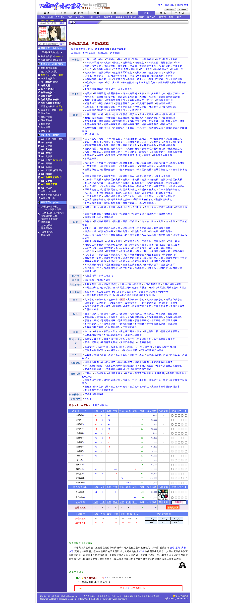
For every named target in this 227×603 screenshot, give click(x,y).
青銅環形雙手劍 (147, 66)
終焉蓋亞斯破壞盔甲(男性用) (100, 287)
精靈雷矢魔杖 (111, 176)
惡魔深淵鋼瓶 (125, 320)
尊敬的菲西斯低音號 (109, 228)
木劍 (87, 59)
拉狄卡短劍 (146, 69)
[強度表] (57, 60)
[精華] (54, 139)
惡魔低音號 (176, 268)
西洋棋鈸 (139, 268)
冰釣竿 (88, 398)
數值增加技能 (48, 56)
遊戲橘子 (170, 9)
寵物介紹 (45, 75)
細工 (136, 17)
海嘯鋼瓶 (89, 317)
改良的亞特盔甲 (152, 284)
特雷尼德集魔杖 (93, 176)
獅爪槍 (97, 331)
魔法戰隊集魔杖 (147, 203)
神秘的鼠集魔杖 (112, 196)
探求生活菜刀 (106, 275)
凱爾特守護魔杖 (164, 193)
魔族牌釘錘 (91, 121)
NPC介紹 (60, 17)
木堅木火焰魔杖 (126, 169)
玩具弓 (145, 142)
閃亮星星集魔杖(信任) (120, 199)
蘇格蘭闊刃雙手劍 (106, 97)
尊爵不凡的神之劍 (145, 82)
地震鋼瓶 (161, 314)
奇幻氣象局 (47, 167)
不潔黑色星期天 (114, 244)
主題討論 (45, 191)
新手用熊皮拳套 (174, 299)
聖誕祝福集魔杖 (164, 199)
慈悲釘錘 (153, 121)
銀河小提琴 (91, 254)
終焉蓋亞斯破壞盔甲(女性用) (154, 292)
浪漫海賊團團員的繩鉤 (139, 369)
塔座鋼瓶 (149, 314)
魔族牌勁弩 (133, 148)
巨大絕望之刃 (134, 110)
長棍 (94, 114)
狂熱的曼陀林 (122, 231)
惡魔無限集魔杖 (126, 186)
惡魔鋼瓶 (172, 324)
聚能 (141, 17)
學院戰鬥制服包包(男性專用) (150, 373)
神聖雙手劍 (141, 107)
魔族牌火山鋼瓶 (117, 317)
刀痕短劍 (110, 59)
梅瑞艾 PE (90, 347)
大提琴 (119, 241)
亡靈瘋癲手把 (144, 342)
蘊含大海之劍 (125, 89)
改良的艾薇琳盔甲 (126, 292)
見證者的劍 (167, 62)
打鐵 (141, 551)
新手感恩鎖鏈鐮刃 (94, 365)
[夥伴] (61, 75)
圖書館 (162, 17)
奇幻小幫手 (47, 160)
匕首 (94, 59)
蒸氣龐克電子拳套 (141, 306)
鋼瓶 (87, 314)
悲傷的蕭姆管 (144, 228)
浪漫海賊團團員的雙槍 (152, 350)
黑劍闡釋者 (91, 79)
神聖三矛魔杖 (130, 196)
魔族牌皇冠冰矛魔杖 (95, 183)
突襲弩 (147, 155)
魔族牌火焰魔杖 (150, 179)
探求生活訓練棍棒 (94, 394)
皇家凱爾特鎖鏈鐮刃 (162, 362)
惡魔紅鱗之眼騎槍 (170, 331)
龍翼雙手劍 (114, 93)
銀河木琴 (125, 261)
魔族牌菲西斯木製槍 (131, 331)
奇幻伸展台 (47, 153)
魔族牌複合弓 (130, 145)
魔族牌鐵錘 (169, 117)
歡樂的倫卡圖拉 (162, 228)
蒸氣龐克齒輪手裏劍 (157, 354)
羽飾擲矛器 (133, 142)
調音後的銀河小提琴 (176, 258)
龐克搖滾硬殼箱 (119, 386)
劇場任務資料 (48, 92)
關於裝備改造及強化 (82, 49)
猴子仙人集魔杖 (147, 196)
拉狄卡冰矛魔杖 (162, 176)
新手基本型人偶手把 (164, 339)
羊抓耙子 (142, 127)
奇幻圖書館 (47, 163)
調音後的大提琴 (112, 258)
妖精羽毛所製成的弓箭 (154, 148)
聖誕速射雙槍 (130, 350)
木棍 (87, 114)
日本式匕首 (153, 62)
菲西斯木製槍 (111, 331)
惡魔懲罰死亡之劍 (125, 103)
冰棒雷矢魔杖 (161, 186)
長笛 (125, 221)
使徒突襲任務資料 (50, 99)
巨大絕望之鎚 (92, 134)
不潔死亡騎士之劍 (137, 79)
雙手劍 (88, 93)
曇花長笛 (125, 248)
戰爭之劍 (122, 66)
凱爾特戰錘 (91, 127)
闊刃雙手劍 (100, 93)
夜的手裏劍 (121, 354)
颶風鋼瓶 (101, 317)
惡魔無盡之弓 (175, 148)
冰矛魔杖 (89, 163)
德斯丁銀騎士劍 (176, 93)
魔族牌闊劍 (105, 72)
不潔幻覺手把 (92, 342)
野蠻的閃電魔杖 (109, 189)
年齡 (91, 17)
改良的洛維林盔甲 (172, 284)
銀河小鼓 (113, 261)
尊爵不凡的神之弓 (162, 155)
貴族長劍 (127, 62)
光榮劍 (143, 97)
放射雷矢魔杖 (144, 169)
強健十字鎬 (138, 214)
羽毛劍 (134, 69)
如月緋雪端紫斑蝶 (94, 117)
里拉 (99, 234)
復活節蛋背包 (115, 373)
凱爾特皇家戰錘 (112, 124)
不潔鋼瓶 (139, 324)
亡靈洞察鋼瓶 (130, 327)
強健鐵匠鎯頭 (104, 280)
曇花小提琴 (148, 244)
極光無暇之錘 (156, 127)
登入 (160, 5)
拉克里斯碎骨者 (93, 334)
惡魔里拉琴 (91, 271)
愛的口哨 (89, 234)
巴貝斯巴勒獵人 (93, 152)
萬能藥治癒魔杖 (147, 166)
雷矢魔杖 (113, 163)
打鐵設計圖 (47, 117)
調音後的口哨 (170, 254)
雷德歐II (131, 347)
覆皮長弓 (118, 138)
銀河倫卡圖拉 (142, 251)
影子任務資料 (48, 89)
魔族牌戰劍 (91, 72)
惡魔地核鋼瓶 (108, 320)
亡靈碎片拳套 (92, 309)
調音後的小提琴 (93, 258)
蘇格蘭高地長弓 (93, 145)
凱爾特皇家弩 (175, 152)
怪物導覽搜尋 (48, 78)
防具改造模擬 (119, 49)
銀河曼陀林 (117, 254)
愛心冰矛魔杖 (108, 186)
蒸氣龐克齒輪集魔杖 (95, 199)
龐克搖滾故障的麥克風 (96, 386)
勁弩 (106, 145)
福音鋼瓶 (156, 320)
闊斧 (165, 114)
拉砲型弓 (177, 142)
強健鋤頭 (108, 217)
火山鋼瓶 (172, 314)
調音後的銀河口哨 (153, 258)
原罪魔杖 (89, 193)
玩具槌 (88, 373)
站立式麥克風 (149, 234)
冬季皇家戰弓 (92, 158)
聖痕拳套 (163, 303)
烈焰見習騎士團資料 (51, 103)
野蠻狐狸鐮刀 (106, 103)
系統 (43, 17)
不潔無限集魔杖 (105, 193)
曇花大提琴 (174, 244)
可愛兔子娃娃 (130, 380)
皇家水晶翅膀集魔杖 (169, 189)
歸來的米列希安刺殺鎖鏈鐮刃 (121, 365)
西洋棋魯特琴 (111, 268)
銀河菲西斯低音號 (134, 254)
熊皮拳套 (113, 299)
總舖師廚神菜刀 (164, 103)
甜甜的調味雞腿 (112, 380)
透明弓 (166, 142)
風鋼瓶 (114, 314)
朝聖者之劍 (119, 79)
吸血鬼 (88, 76)
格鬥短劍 (96, 66)
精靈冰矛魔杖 (127, 176)
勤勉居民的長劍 (102, 69)
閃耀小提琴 (160, 241)
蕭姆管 (133, 221)
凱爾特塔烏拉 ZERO (165, 347)
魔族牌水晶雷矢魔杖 (171, 179)
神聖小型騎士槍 (133, 334)
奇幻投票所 (47, 188)
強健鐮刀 (125, 214)
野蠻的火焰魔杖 (128, 189)
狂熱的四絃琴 (139, 231)
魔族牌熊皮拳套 (155, 299)
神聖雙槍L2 (114, 350)
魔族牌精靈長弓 (167, 145)
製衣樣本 (45, 113)
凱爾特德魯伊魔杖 (144, 193)
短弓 (87, 138)
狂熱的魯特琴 (106, 231)
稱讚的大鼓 (91, 231)
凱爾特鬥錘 (167, 124)
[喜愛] (54, 71)
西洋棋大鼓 (126, 268)
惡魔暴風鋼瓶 (142, 320)
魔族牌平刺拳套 (135, 299)
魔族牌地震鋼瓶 (174, 317)
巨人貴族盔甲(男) (108, 284)
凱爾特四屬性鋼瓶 (94, 327)
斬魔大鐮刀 (91, 103)
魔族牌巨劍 (141, 72)
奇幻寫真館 (47, 149)
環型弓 (88, 142)
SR (132, 17)
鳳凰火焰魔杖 (177, 163)
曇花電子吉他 (132, 244)
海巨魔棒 (165, 121)
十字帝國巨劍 (125, 107)
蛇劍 (101, 82)
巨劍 (165, 59)
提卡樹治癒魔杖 (109, 166)
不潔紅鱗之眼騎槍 (113, 334)
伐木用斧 (137, 207)
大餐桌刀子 (91, 275)
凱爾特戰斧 (119, 127)
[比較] (54, 75)
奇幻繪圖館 (47, 142)
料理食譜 (45, 124)
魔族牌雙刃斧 (154, 117)
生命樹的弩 (131, 152)
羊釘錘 (131, 127)
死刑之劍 (89, 97)
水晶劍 (133, 66)
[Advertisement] (128, 33)
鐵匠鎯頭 (89, 280)
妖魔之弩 (156, 142)
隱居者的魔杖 (92, 189)
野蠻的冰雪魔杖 (147, 189)
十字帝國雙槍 (145, 347)
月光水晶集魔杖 (93, 196)
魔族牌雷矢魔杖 (112, 179)
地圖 (50, 17)
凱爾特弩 (89, 155)
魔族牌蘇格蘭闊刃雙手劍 (140, 100)
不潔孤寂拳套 (92, 306)
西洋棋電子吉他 (93, 268)
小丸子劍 (177, 66)
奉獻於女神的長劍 (94, 100)
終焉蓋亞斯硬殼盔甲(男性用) (132, 287)
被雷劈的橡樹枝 (93, 214)
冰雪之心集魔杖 (167, 196)
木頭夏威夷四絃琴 (94, 264)
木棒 (101, 114)
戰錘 (172, 114)
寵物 (171, 17)
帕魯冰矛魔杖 (166, 166)
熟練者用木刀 (161, 69)
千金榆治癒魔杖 (128, 166)
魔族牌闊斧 (119, 121)
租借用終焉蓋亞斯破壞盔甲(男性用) (169, 287)
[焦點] (54, 191)
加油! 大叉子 (112, 82)
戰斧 (158, 114)
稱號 (98, 17)
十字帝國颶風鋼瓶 (156, 324)
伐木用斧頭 (150, 207)
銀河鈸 (100, 251)
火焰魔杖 (101, 163)
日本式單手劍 (92, 62)
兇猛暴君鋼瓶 (113, 327)
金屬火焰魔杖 (108, 169)
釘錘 (115, 114)
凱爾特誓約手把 (109, 342)
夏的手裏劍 (107, 354)
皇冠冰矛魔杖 (161, 163)
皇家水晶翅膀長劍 (139, 76)
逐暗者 (169, 76)
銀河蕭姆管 (112, 251)
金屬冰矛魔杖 (92, 169)
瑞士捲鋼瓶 (136, 314)
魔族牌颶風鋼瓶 (135, 317)
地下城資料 (47, 82)
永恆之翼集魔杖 (155, 183)
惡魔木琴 (163, 268)
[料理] (56, 82)
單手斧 (123, 114)
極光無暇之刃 (170, 107)
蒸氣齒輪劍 (128, 82)
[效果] (54, 110)
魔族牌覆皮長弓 (147, 145)
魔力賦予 (151, 17)
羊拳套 (173, 303)
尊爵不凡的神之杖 (143, 199)
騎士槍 (88, 331)
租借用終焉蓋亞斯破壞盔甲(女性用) (136, 295)
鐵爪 (122, 299)
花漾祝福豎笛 (113, 264)
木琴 (106, 234)
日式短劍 (106, 62)
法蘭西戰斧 (138, 117)
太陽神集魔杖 (130, 203)
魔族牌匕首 (177, 69)
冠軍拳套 (89, 303)
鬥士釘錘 (110, 117)
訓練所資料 (47, 96)
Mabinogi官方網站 (182, 9)
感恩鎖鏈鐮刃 (92, 362)
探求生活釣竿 (166, 207)
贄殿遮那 (170, 72)
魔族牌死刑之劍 (164, 100)
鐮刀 (103, 207)
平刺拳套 (101, 299)
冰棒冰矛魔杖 (144, 186)
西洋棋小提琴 (168, 264)
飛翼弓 (97, 142)
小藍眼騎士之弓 (174, 138)
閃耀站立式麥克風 (94, 244)
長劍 (120, 59)
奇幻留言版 (47, 170)
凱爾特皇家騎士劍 (158, 79)
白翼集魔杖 (138, 183)
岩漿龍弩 (110, 155)
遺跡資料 (45, 85)
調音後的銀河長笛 (132, 258)
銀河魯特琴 (179, 251)
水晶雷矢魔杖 (92, 166)
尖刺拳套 (89, 299)
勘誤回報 (169, 5)
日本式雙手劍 (130, 93)
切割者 (173, 59)
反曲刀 (88, 69)
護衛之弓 (144, 138)
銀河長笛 (103, 254)
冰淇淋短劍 (164, 66)
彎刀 (177, 62)
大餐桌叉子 (100, 76)
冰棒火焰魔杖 (177, 186)
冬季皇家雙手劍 (116, 110)
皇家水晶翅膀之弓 (113, 152)
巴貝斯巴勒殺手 (145, 103)
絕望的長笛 (129, 228)
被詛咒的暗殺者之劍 (169, 97)
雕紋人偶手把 (111, 339)
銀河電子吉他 (139, 248)
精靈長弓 (120, 142)
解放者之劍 (105, 79)
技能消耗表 (47, 60)
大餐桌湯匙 (100, 373)
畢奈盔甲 (89, 292)
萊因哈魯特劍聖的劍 (95, 110)
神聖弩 (100, 155)
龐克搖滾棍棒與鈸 (139, 386)
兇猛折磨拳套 (177, 306)
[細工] (59, 106)
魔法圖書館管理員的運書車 (165, 386)
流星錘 (150, 114)
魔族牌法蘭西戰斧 (137, 121)
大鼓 (161, 221)
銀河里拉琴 (167, 248)
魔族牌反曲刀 (156, 72)
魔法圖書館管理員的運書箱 (99, 390)
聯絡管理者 (182, 5)
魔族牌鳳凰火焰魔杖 (119, 183)
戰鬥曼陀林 (167, 231)
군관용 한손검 (120, 69)
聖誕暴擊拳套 (161, 306)
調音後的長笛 (154, 254)
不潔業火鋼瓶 (125, 324)
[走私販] (57, 160)
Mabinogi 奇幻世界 (75, 6)
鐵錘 (108, 114)
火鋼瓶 (95, 314)
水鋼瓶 (123, 314)
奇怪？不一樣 (48, 198)
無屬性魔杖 (126, 163)
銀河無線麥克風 (140, 261)
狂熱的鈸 (153, 231)
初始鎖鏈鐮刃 (108, 362)
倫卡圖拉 (151, 221)
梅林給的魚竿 (111, 214)
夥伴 (179, 17)
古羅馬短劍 (148, 59)
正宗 (141, 93)
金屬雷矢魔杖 (161, 169)
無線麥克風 (164, 234)
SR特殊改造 (89, 53)
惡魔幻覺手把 (144, 339)
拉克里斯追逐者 (147, 303)
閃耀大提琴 (174, 241)
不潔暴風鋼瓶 (170, 320)
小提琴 (109, 241)
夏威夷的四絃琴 (102, 221)
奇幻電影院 (47, 156)
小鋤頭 (95, 207)
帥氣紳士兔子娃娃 (158, 380)
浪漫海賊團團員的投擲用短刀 (100, 89)
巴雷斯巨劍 (110, 66)
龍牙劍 (152, 97)
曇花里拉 (161, 244)
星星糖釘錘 (124, 117)
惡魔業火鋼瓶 (92, 320)
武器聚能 (45, 110)
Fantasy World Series (178, 599)
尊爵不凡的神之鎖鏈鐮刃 (169, 365)
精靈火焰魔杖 (144, 176)
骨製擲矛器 (157, 138)
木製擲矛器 (131, 138)
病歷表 (128, 373)
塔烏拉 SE (103, 347)
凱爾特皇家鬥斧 (131, 124)
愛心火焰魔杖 (92, 186)
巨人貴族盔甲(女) (106, 292)
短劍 (101, 59)
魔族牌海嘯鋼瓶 (155, 317)
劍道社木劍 (157, 76)
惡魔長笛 (151, 268)
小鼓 (172, 221)
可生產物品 (47, 120)
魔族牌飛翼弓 (92, 148)
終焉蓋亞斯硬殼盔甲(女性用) (100, 295)
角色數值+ (80, 17)
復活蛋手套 (131, 303)
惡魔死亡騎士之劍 (117, 76)
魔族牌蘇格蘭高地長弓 (113, 148)
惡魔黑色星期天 (119, 234)
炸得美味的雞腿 (93, 380)
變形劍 (135, 59)
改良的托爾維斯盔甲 (130, 284)
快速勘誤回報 (181, 596)
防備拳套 (101, 303)
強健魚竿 (151, 214)
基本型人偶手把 (93, 339)
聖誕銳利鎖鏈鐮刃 (94, 369)
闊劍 (127, 59)
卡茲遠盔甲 (91, 284)
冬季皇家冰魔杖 (93, 203)
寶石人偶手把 (127, 339)
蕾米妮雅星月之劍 (156, 93)
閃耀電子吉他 (132, 241)
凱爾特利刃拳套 (121, 306)
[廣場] (61, 139)
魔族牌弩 (115, 145)
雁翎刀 (116, 62)
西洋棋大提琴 (151, 264)
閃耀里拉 (146, 241)
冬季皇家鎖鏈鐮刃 (115, 369)
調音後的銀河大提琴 (95, 261)
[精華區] (57, 170)
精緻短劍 (139, 62)
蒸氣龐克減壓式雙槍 (95, 350)
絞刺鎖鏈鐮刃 (125, 362)
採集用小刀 (124, 207)
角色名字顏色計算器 (51, 195)
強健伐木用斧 (166, 214)
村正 (158, 59)
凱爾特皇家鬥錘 (93, 124)
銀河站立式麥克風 (160, 261)
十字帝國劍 (176, 79)
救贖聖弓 (144, 152)
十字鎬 (112, 207)
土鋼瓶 (104, 314)
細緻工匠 (103, 53)
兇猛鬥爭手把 (127, 342)
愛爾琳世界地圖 (49, 68)
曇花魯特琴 (91, 248)
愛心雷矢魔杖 (173, 183)
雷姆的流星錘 (146, 365)
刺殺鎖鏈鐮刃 (142, 362)
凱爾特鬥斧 (105, 127)
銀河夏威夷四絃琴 (160, 251)
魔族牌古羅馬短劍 (122, 72)
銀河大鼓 (153, 248)
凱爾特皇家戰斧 (150, 124)
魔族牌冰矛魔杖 (131, 179)
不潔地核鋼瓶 (108, 324)
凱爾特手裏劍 (137, 354)
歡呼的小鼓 (91, 228)
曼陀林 (116, 221)
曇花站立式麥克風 (108, 248)
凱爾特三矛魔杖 (124, 193)
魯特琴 (88, 221)
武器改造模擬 (48, 106)
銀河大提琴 (126, 251)
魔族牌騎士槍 (151, 331)
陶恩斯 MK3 (117, 347)
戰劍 (87, 66)
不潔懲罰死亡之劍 (106, 107)
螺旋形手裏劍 (92, 354)
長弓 (94, 138)
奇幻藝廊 (45, 139)
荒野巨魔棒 (179, 121)
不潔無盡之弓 (158, 152)
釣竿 (87, 207)
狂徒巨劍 (89, 107)
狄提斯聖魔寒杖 (143, 163)
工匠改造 (76, 53)
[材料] (61, 110)
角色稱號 (45, 127)
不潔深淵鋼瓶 (92, 324)
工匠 (128, 17)
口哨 (141, 221)
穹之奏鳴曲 (155, 107)
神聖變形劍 (91, 82)
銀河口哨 (89, 251)
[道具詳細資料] (100, 405)
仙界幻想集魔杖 (112, 203)
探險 (70, 17)
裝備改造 (120, 17)
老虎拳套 (106, 306)
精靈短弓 (108, 142)
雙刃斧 (133, 114)
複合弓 (102, 138)
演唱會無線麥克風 (94, 241)
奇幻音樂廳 (47, 146)
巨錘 (141, 114)
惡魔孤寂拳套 (116, 303)
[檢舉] (130, 577)
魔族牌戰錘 (105, 121)
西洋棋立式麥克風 (132, 264)
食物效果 (108, 17)
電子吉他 (134, 234)
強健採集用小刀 (93, 217)
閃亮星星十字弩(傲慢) (129, 155)
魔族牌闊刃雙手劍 (115, 100)
